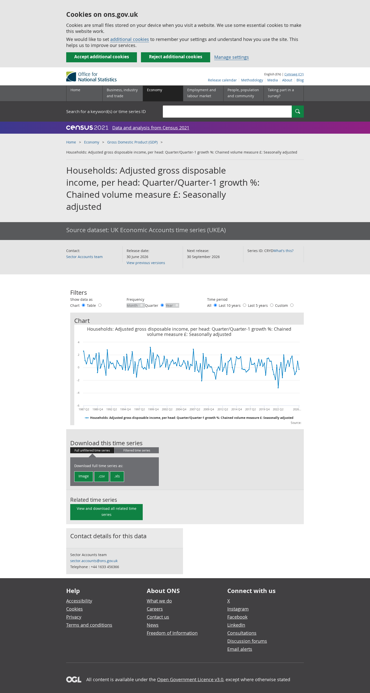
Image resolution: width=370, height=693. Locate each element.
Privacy (73, 617)
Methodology (252, 80)
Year (170, 305)
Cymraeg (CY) (294, 74)
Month (133, 305)
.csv (101, 476)
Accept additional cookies (101, 57)
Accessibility (79, 601)
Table (92, 305)
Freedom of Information (172, 633)
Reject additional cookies (175, 57)
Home (75, 89)
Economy (91, 142)
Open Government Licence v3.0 (190, 679)
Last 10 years (230, 305)
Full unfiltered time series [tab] (92, 450)
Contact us (158, 617)
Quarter (152, 305)
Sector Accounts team (84, 256)
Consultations (241, 633)
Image (84, 476)
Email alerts (239, 649)
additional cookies (129, 39)
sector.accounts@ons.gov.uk (94, 560)
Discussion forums (247, 641)
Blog (300, 80)
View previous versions (146, 262)
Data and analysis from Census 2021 (150, 128)
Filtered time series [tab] (136, 450)
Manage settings (231, 57)
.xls (117, 476)
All (209, 305)
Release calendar (222, 80)
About (287, 80)
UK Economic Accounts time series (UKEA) (168, 230)
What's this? (283, 250)
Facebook (237, 617)
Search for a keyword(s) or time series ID (106, 111)
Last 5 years (258, 305)
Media (272, 80)
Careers (155, 609)
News (153, 625)
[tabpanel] (114, 471)
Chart (75, 305)
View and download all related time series (106, 511)
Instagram (238, 609)
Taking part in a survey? (281, 92)
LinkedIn (236, 625)
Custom (282, 305)
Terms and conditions (89, 625)
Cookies (74, 609)
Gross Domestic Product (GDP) (132, 142)
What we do (159, 601)
